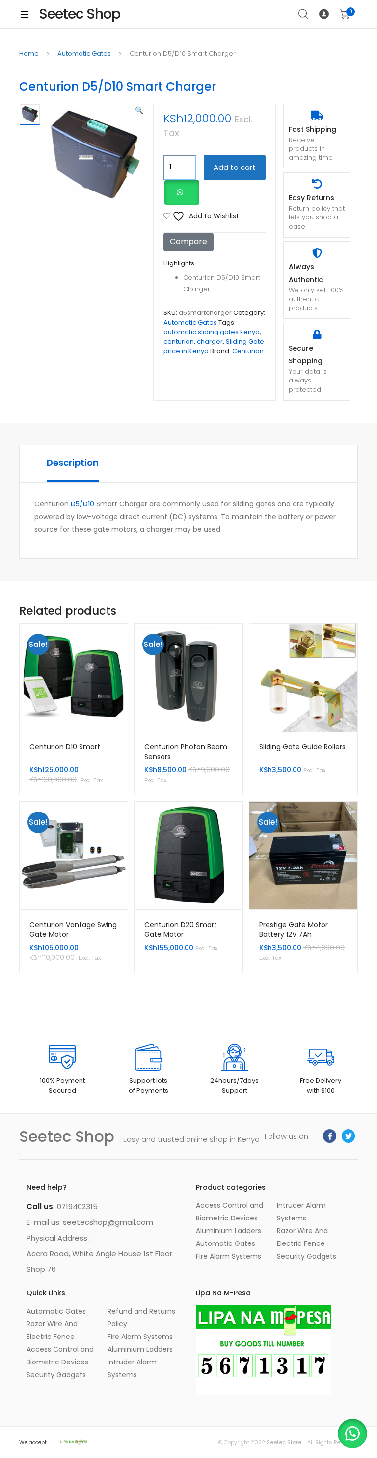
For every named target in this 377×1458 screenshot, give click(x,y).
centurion (178, 341)
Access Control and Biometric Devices (60, 1355)
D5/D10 (82, 504)
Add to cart (235, 167)
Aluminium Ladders (228, 1231)
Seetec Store (285, 1442)
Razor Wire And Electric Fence (52, 1330)
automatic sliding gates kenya (211, 331)
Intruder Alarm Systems (132, 1368)
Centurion (248, 351)
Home (29, 53)
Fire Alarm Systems (228, 1256)
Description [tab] (73, 462)
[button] (139, 110)
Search (303, 14)
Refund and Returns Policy (141, 1317)
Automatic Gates (84, 53)
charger (210, 341)
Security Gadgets (306, 1256)
